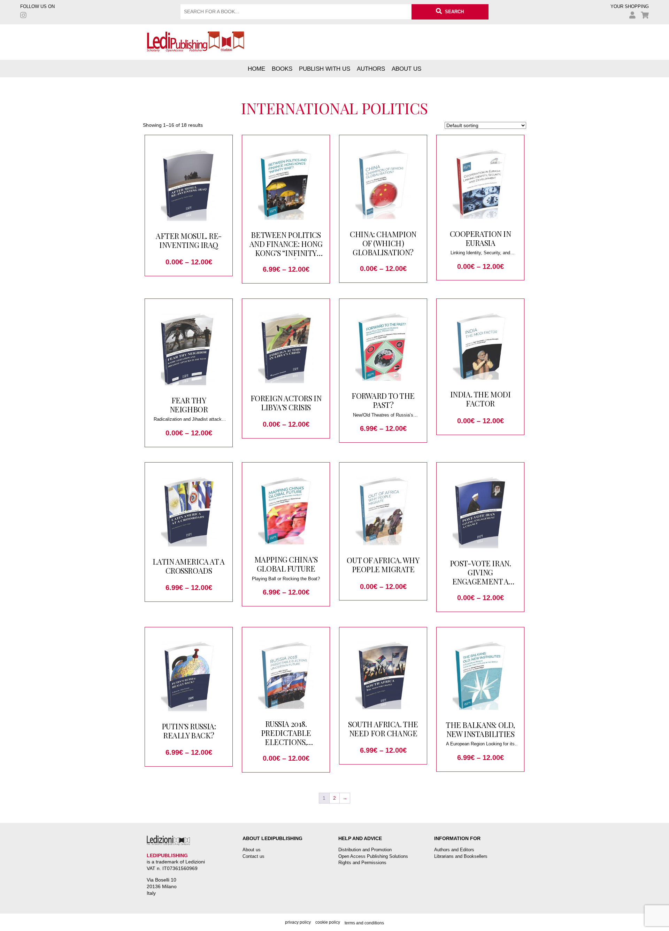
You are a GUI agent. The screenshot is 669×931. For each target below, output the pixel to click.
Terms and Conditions (364, 923)
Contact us (253, 856)
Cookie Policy (327, 922)
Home (256, 68)
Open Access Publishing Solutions (373, 856)
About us (406, 68)
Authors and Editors (454, 849)
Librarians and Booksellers (460, 856)
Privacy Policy (298, 922)
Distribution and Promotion (365, 849)
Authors (371, 68)
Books (282, 68)
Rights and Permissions (362, 862)
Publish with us (324, 68)
